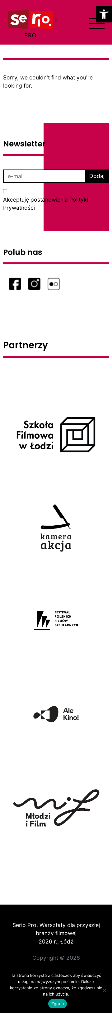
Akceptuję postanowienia (45, 203)
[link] (104, 14)
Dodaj (97, 176)
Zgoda (57, 1003)
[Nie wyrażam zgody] (104, 990)
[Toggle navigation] (97, 23)
